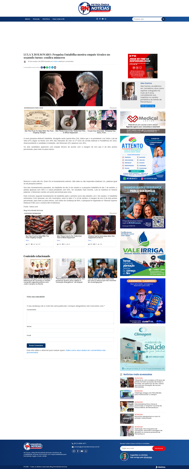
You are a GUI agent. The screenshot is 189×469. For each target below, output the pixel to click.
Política (46, 19)
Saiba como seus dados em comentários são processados (66, 351)
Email (29, 335)
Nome (29, 327)
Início (27, 19)
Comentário (31, 310)
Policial (36, 19)
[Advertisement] (70, 38)
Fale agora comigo (147, 106)
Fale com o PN (58, 19)
